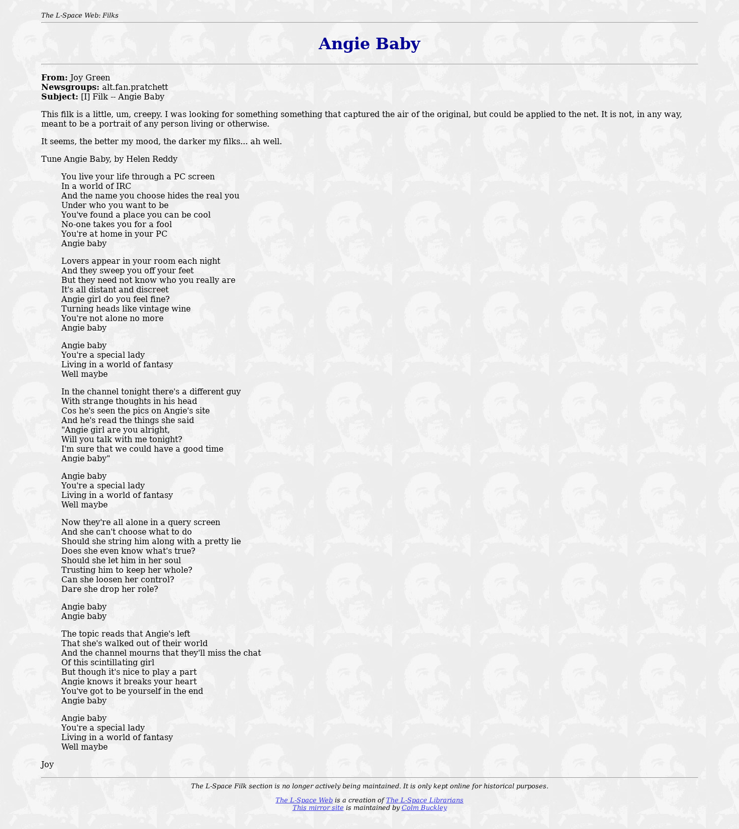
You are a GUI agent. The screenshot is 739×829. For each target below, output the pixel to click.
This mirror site (318, 807)
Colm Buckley (424, 807)
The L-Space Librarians (425, 800)
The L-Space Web (304, 800)
